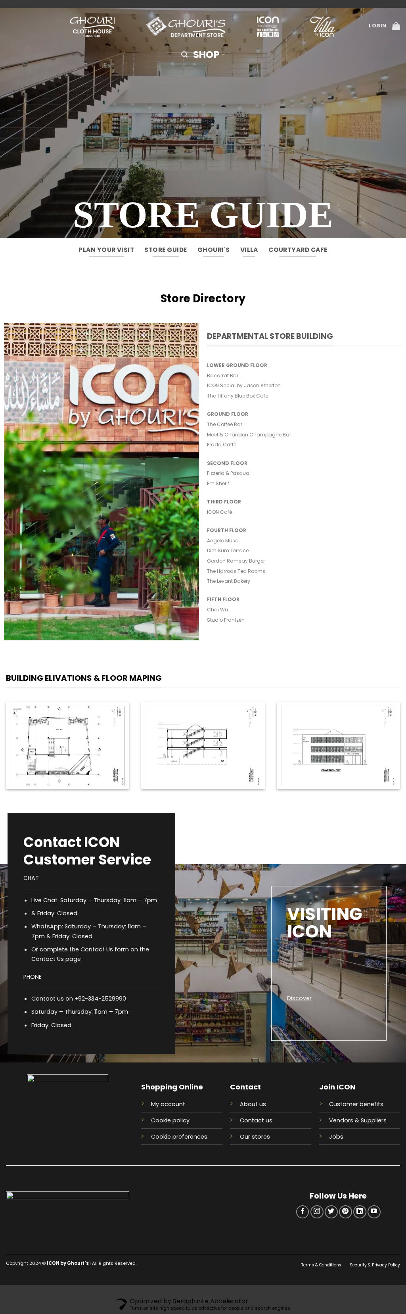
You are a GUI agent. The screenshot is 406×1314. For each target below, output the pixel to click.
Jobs (336, 1137)
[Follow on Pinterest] (345, 1211)
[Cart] (396, 26)
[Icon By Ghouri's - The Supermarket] (203, 26)
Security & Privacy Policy (375, 1265)
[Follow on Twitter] (331, 1211)
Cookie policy (170, 1120)
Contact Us (47, 959)
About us (253, 1104)
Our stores (255, 1137)
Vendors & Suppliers (358, 1120)
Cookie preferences (179, 1137)
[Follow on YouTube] (374, 1211)
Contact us (256, 1120)
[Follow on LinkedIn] (359, 1211)
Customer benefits (356, 1104)
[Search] (184, 54)
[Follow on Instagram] (317, 1211)
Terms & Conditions (322, 1265)
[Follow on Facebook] (302, 1211)
